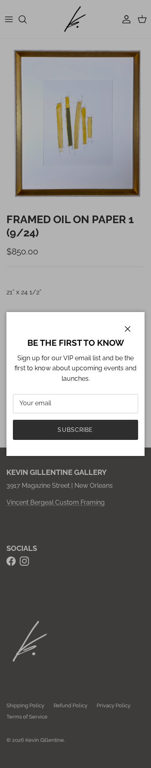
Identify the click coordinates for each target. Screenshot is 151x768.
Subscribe (75, 430)
